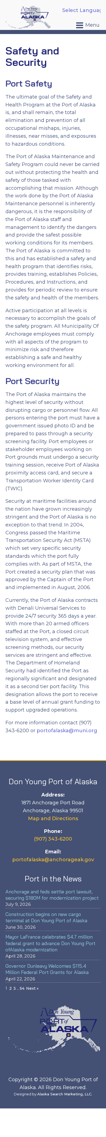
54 (22, 988)
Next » (32, 988)
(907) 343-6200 (53, 839)
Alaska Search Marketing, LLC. (64, 1094)
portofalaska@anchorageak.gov (53, 860)
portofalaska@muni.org (67, 731)
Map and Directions (53, 819)
